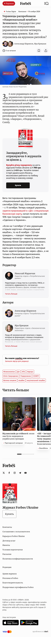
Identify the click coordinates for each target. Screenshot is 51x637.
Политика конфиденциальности (17, 559)
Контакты (7, 527)
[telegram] (20, 473)
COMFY (36, 376)
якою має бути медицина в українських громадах (18, 436)
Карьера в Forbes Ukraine (13, 536)
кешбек (21, 380)
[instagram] (14, 473)
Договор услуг (8, 541)
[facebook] (9, 473)
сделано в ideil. (40, 632)
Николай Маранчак (25, 273)
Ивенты (6, 545)
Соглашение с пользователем (16, 532)
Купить (9, 514)
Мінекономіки (9, 372)
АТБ (23, 372)
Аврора (30, 372)
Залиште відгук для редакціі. (17, 361)
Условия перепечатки (12, 550)
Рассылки (6, 554)
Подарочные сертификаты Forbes (18, 587)
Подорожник (25, 376)
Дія (18, 372)
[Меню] (46, 3)
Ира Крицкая (40, 44)
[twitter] (3, 473)
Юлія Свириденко (10, 376)
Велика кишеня (9, 380)
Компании (22, 11)
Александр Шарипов (23, 44)
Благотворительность (12, 583)
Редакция (6, 567)
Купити (18, 185)
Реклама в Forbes (10, 578)
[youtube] (25, 473)
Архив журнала (9, 574)
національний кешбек (36, 380)
